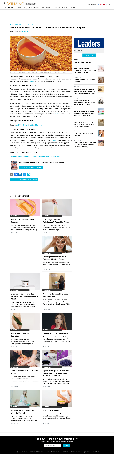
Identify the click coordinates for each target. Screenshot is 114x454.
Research (76, 86)
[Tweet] (24, 174)
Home (11, 24)
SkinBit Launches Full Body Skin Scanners (84, 80)
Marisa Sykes (25, 31)
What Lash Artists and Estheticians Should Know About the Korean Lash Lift (85, 71)
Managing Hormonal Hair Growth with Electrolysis (56, 295)
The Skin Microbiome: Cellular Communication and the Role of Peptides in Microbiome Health (84, 91)
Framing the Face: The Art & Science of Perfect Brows (54, 258)
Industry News (77, 77)
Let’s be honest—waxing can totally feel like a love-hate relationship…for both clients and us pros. (56, 227)
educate (57, 114)
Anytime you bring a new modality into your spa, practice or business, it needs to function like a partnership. (24, 227)
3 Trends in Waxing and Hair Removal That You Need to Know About (24, 296)
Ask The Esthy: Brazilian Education (29, 125)
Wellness (76, 120)
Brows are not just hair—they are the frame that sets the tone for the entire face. (56, 265)
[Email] (11, 174)
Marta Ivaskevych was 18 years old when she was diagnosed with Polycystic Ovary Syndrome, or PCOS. (56, 302)
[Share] (16, 174)
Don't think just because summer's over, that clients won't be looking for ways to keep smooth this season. (24, 304)
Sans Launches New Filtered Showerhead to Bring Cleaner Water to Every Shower (84, 124)
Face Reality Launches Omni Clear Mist (83, 134)
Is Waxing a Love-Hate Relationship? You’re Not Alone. (56, 221)
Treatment (18, 24)
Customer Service (78, 140)
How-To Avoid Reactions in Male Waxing (24, 372)
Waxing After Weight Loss (53, 410)
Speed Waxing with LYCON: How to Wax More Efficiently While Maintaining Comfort (56, 373)
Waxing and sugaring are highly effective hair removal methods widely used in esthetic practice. (23, 341)
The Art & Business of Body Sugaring (22, 221)
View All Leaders (89, 55)
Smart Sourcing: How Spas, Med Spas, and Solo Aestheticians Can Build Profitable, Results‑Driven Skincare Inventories (85, 145)
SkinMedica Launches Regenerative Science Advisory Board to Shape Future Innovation (85, 102)
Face (75, 131)
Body (75, 109)
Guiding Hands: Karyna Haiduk (55, 333)
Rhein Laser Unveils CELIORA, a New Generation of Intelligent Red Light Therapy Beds (84, 113)
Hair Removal (28, 24)
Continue (66, 446)
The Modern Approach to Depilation (21, 334)
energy (54, 140)
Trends (75, 66)
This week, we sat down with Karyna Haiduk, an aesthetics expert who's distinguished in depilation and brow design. (56, 339)
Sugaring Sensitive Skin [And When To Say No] (23, 411)
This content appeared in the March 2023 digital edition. (42, 163)
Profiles (45, 330)
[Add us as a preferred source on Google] (28, 174)
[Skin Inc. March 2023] (14, 165)
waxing (32, 81)
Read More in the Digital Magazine (31, 167)
